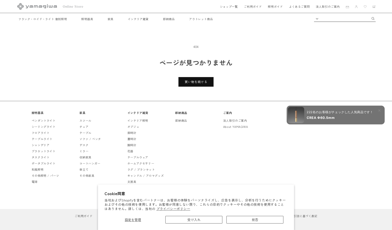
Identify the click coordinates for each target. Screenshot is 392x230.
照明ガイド (275, 6)
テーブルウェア (137, 157)
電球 (35, 182)
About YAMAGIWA (235, 127)
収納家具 (85, 157)
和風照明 (37, 169)
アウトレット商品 (201, 19)
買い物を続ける (196, 82)
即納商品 (169, 19)
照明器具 (87, 19)
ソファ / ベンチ (90, 139)
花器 (130, 151)
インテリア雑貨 (138, 19)
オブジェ (133, 127)
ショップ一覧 (229, 6)
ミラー (83, 151)
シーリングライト (44, 127)
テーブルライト (42, 139)
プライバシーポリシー (173, 208)
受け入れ (193, 219)
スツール (85, 120)
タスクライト (41, 157)
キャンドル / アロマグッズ (145, 176)
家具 (111, 19)
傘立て (83, 169)
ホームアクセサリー (140, 163)
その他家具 (86, 176)
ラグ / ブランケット (141, 169)
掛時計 (131, 133)
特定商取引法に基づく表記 (299, 216)
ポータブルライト (44, 163)
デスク (83, 145)
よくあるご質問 (299, 6)
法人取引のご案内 (328, 6)
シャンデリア (41, 145)
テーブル (85, 133)
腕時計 (131, 145)
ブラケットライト (44, 151)
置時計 (131, 139)
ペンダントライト (44, 120)
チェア (83, 127)
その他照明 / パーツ (45, 176)
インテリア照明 (137, 120)
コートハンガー (89, 163)
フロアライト (41, 133)
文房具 (131, 182)
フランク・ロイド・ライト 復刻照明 (42, 19)
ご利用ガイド (253, 6)
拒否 (255, 219)
